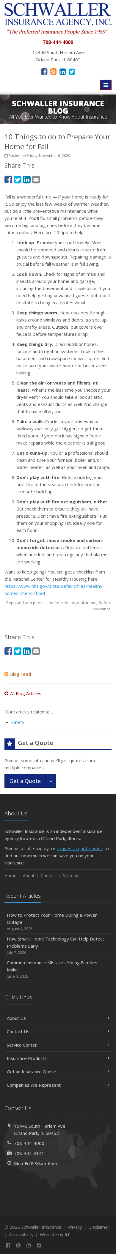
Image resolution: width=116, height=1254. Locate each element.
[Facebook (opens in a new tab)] (44, 71)
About (29, 875)
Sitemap (70, 875)
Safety (17, 722)
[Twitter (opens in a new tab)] (72, 71)
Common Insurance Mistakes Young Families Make (52, 969)
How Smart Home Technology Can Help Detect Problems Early (55, 945)
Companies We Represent (34, 1085)
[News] (53, 71)
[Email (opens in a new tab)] (36, 179)
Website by (55, 1234)
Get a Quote (25, 780)
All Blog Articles (25, 693)
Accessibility (21, 1234)
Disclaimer (98, 1227)
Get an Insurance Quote (31, 1072)
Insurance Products (27, 1058)
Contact (48, 875)
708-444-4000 (29, 1143)
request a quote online (80, 848)
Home (10, 875)
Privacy (74, 1227)
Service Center (22, 1045)
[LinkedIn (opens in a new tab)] (62, 71)
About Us (16, 1018)
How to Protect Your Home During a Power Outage (52, 921)
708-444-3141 (29, 1153)
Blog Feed (20, 674)
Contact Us (18, 1031)
